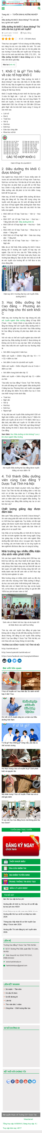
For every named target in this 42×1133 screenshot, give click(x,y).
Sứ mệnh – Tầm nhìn (14, 989)
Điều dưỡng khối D (26, 222)
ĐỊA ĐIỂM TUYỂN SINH (19, 875)
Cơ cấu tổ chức (11, 993)
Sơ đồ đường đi (12, 997)
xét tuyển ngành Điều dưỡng (13, 320)
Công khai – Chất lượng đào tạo (18, 1008)
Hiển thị (12, 65)
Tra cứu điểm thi (17, 868)
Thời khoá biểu (17, 861)
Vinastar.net (28, 1119)
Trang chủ (5, 14)
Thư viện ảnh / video (14, 1004)
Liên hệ (8, 1000)
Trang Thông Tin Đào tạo (22, 882)
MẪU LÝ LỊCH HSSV (18, 888)
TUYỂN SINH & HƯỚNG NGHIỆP (25, 14)
